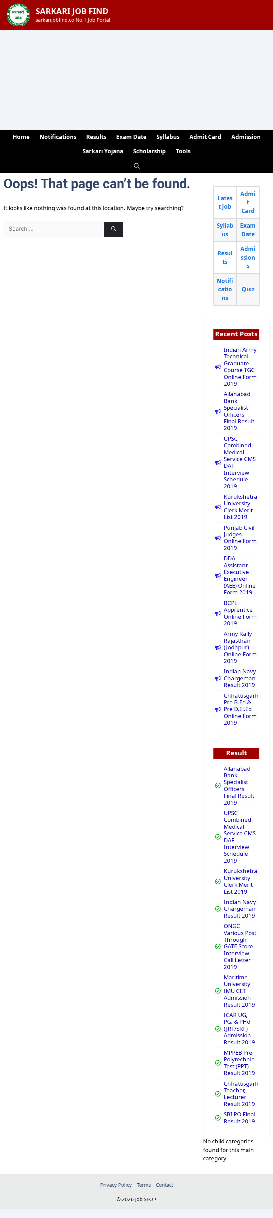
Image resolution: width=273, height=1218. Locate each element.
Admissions (247, 257)
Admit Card (205, 137)
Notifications (58, 137)
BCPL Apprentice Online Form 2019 (240, 613)
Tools (183, 151)
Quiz (248, 289)
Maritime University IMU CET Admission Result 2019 (239, 991)
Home (21, 137)
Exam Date (131, 137)
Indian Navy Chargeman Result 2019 (240, 678)
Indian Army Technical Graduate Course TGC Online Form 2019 (240, 366)
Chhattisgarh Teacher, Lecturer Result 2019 (241, 1094)
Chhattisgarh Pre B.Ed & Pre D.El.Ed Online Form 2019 (241, 709)
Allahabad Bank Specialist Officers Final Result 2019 (239, 411)
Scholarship (149, 151)
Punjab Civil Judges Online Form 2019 (240, 538)
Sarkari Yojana (103, 151)
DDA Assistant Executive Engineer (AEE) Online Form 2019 (240, 575)
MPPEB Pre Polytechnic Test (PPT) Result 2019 (239, 1063)
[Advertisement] (136, 79)
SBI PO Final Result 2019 (239, 1118)
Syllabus (167, 137)
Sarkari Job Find (72, 10)
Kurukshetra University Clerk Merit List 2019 (240, 507)
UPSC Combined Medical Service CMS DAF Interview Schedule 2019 (240, 462)
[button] (136, 165)
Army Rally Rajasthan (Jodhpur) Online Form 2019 (240, 647)
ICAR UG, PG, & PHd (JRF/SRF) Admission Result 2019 (239, 1029)
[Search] (113, 229)
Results (96, 137)
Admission (246, 137)
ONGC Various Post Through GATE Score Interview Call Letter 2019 (240, 946)
